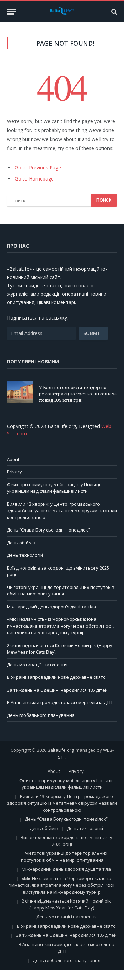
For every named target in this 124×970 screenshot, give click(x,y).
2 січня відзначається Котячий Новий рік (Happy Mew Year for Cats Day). (66, 904)
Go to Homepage (34, 178)
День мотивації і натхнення (37, 665)
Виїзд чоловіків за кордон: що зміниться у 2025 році (66, 840)
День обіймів (21, 542)
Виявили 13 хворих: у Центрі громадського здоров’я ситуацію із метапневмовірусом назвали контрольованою (62, 510)
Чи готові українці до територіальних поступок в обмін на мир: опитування (60, 590)
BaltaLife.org (61, 750)
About (13, 459)
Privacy (14, 472)
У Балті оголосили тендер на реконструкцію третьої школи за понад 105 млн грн (78, 393)
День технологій (25, 555)
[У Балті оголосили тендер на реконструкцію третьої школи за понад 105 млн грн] (20, 392)
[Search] (113, 11)
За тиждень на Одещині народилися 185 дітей (57, 690)
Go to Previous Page (38, 167)
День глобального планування (40, 715)
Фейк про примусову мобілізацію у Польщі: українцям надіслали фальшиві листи (54, 488)
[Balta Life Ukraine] (62, 12)
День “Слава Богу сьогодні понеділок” (48, 530)
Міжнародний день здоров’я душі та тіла (51, 606)
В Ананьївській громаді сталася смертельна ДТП (59, 702)
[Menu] (11, 11)
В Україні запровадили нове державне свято (56, 677)
